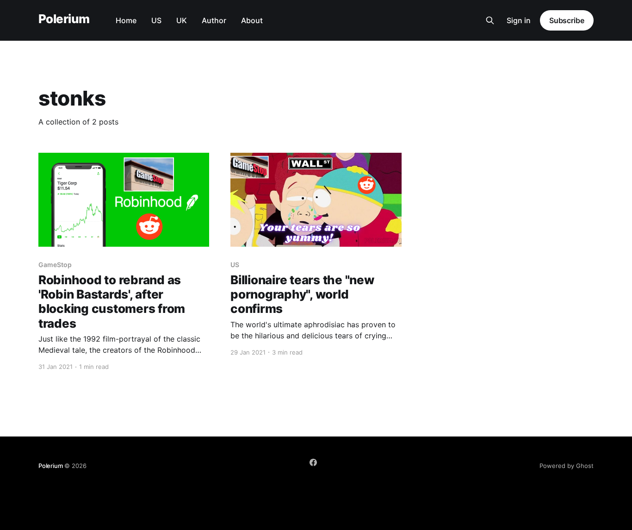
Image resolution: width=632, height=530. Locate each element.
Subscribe (566, 20)
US (156, 20)
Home (126, 20)
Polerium (64, 19)
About (252, 20)
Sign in (519, 20)
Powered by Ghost (566, 465)
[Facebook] (313, 462)
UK (181, 20)
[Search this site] (490, 20)
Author (214, 20)
